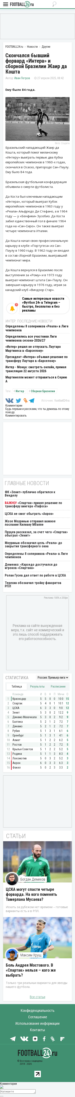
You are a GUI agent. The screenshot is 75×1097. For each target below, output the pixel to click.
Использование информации (37, 1023)
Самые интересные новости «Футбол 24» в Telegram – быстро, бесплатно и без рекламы (43, 304)
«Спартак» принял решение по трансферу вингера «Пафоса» (33, 504)
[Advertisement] (37, 26)
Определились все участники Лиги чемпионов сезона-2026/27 (31, 338)
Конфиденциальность (37, 1010)
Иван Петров (22, 78)
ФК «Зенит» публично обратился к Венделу (30, 493)
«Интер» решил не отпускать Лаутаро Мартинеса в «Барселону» (33, 349)
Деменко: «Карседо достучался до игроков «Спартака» (31, 566)
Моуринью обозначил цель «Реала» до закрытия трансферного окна (33, 544)
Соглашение (37, 1017)
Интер (20, 391)
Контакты (37, 1030)
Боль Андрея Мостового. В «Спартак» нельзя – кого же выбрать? (31, 970)
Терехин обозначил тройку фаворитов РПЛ (33, 584)
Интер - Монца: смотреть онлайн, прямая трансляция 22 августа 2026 (35, 369)
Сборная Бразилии (43, 391)
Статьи (16, 836)
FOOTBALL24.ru (22, 4)
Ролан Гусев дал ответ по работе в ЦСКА (35, 575)
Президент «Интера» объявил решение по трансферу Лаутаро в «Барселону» (36, 359)
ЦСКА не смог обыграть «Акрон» (29, 514)
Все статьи (37, 997)
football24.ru (62, 400)
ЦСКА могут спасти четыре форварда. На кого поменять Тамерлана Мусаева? (31, 894)
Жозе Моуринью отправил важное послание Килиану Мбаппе (30, 523)
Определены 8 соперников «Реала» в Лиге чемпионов (36, 555)
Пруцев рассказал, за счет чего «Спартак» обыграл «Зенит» (36, 533)
